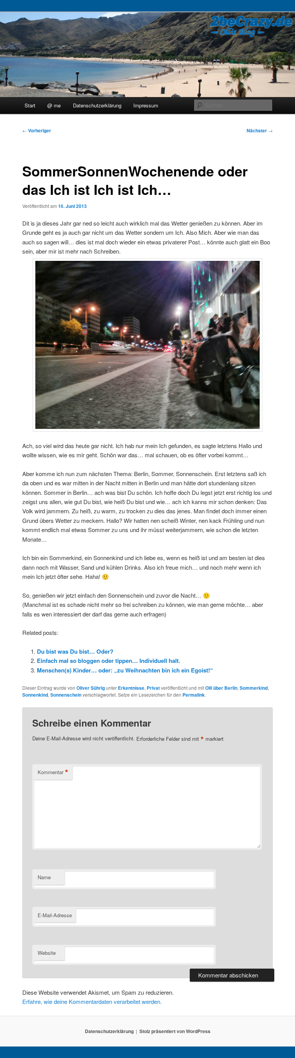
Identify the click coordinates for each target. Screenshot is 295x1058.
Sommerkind (254, 687)
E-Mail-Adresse (55, 915)
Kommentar (53, 772)
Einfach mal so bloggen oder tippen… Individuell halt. (108, 660)
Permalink (193, 694)
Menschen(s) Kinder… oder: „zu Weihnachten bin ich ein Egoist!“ (125, 670)
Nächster (260, 130)
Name (44, 877)
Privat (153, 687)
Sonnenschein (65, 694)
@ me (54, 105)
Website (47, 952)
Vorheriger (36, 130)
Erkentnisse (131, 687)
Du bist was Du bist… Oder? (75, 651)
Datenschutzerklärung (97, 105)
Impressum (145, 105)
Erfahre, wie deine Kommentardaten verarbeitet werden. (92, 1001)
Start (30, 105)
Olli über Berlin (221, 687)
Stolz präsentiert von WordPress (174, 1031)
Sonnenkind (35, 694)
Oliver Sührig (90, 687)
